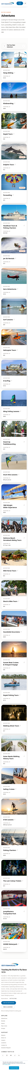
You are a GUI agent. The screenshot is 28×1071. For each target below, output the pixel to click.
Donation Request (6, 1047)
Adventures (4, 1018)
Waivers (3, 1035)
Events (3, 1023)
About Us (3, 1037)
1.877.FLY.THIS (13, 998)
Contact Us (4, 1045)
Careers (3, 1040)
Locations (3, 1042)
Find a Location (8, 1007)
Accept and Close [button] (14, 1068)
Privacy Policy (7, 1064)
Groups (3, 1028)
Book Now (20, 3)
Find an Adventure (8, 1002)
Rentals (3, 1021)
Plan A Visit (4, 1026)
